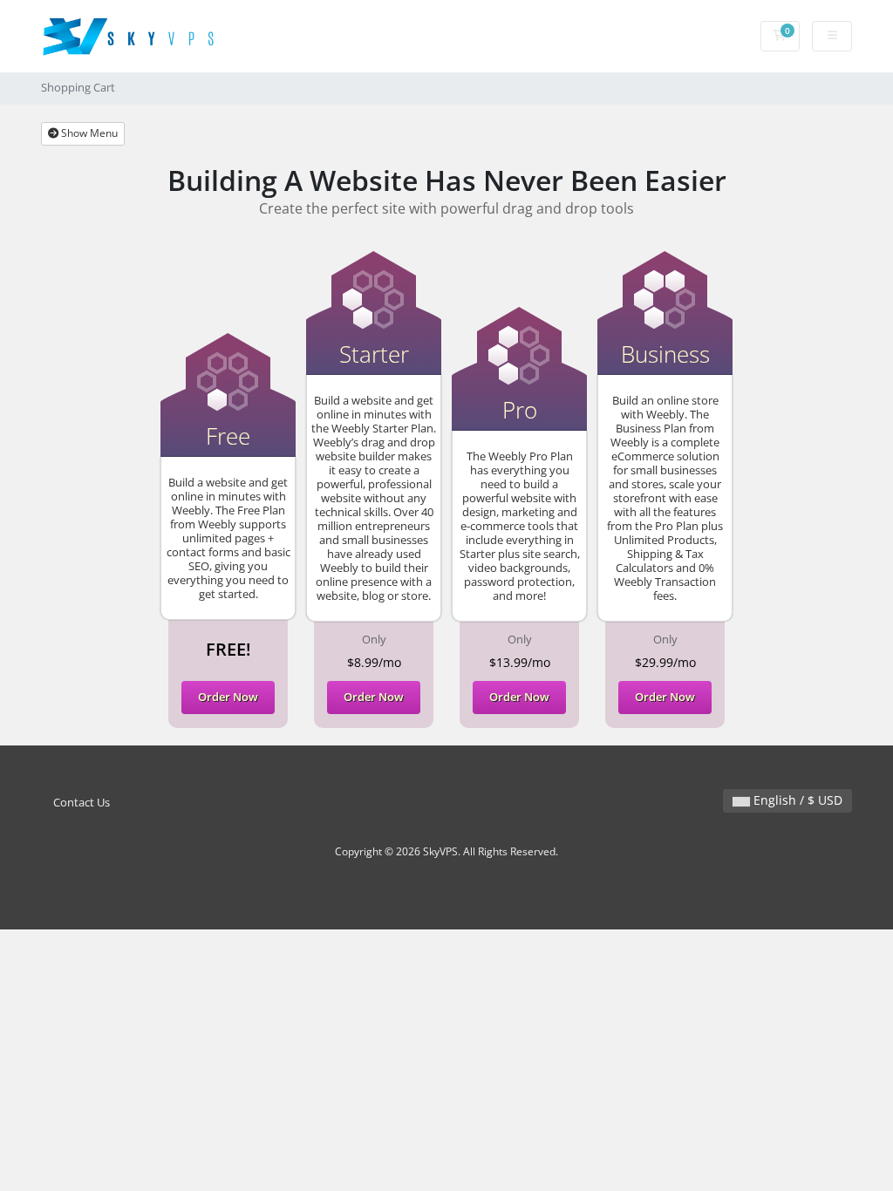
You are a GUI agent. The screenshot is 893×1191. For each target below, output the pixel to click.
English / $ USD (796, 800)
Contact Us (81, 802)
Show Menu (88, 133)
